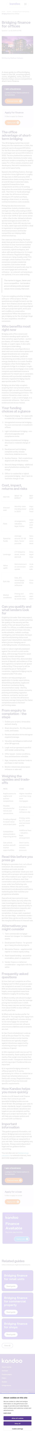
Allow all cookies (17, 1418)
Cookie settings (17, 1429)
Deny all (17, 1423)
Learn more (7, 1413)
